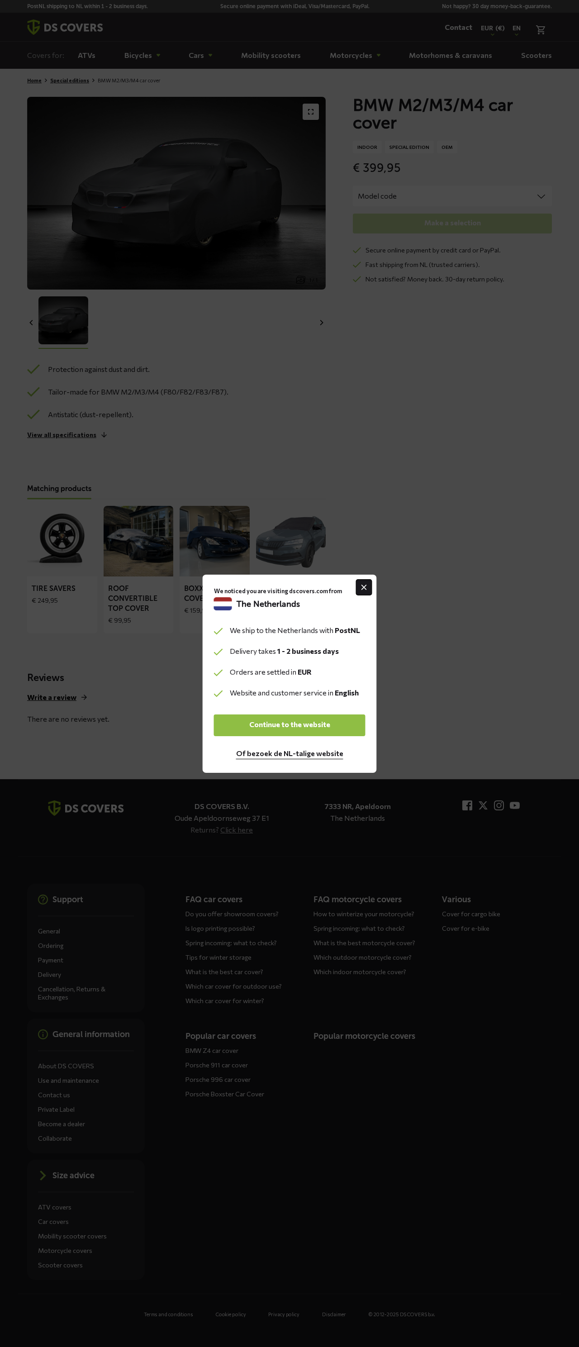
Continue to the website (289, 724)
